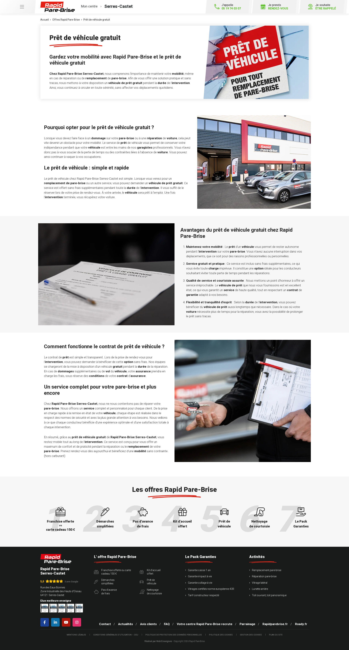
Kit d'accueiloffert (154, 572)
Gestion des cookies (251, 635)
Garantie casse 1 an (199, 570)
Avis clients (148, 624)
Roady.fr (301, 624)
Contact (105, 624)
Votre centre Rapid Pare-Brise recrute (204, 624)
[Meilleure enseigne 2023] (79, 608)
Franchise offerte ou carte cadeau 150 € (116, 572)
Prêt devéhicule (151, 582)
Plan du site (275, 635)
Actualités (125, 624)
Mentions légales (76, 635)
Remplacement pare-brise (266, 570)
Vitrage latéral (259, 582)
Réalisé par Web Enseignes (158, 641)
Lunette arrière (260, 588)
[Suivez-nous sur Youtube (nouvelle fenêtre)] (67, 622)
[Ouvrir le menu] (18, 6)
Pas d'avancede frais (109, 591)
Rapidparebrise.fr (275, 624)
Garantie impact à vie (200, 576)
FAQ (167, 624)
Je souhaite (325, 6)
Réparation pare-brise (264, 576)
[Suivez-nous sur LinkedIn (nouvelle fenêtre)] (56, 622)
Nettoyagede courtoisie (154, 591)
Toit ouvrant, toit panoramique (269, 595)
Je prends (278, 6)
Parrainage (247, 624)
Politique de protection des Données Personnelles (173, 635)
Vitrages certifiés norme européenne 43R (211, 588)
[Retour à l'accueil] (55, 558)
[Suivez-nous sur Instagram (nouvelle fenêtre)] (78, 622)
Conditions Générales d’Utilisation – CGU (115, 635)
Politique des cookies (221, 635)
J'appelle (231, 6)
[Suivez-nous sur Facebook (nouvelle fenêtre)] (45, 622)
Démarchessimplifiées (108, 582)
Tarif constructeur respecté (203, 595)
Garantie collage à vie (200, 582)
